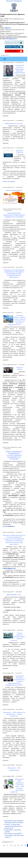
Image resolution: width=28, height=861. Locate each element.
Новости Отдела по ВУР (8, 62)
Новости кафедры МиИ (8, 673)
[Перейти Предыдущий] (7, 845)
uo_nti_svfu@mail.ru (9, 526)
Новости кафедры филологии (10, 364)
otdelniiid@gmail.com (9, 568)
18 (11, 845)
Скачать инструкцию (9, 181)
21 (21, 845)
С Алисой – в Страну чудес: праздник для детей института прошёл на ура (13, 826)
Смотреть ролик (14, 770)
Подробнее (5, 116)
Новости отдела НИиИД (8, 267)
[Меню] (5, 59)
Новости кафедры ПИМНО (9, 630)
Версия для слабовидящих (14, 1)
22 (25, 845)
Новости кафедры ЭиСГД (8, 776)
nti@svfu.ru (7, 28)
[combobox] (9, 55)
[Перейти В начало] (4, 845)
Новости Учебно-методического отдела (12, 209)
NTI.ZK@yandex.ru (11, 39)
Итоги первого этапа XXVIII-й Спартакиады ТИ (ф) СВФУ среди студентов (14, 835)
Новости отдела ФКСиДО (8, 709)
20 (18, 845)
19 (14, 845)
